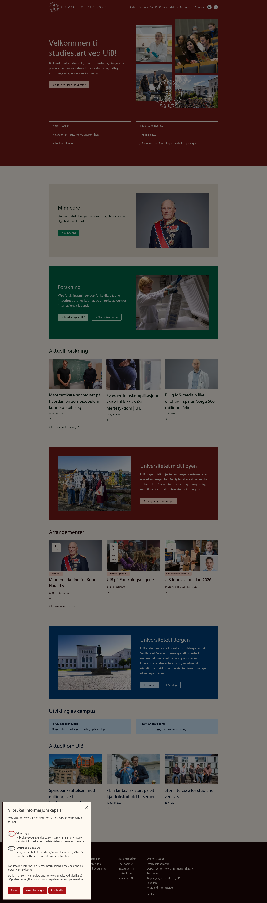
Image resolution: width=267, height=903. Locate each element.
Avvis (14, 890)
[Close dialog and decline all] (87, 806)
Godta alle (57, 890)
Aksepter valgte (35, 890)
